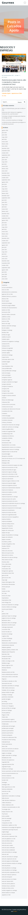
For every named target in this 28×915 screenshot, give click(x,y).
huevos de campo (6, 595)
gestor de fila (5, 575)
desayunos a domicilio (7, 456)
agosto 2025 (5, 157)
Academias (4, 285)
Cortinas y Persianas (7, 422)
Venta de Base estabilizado (8, 850)
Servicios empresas (6, 775)
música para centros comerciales (10, 676)
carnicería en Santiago (7, 355)
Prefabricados (5, 724)
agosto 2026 (5, 130)
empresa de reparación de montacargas (11, 508)
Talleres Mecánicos (6, 802)
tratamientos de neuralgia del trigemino (11, 827)
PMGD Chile (5, 717)
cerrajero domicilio (6, 384)
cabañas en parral (6, 337)
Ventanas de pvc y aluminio (8, 886)
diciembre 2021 (5, 238)
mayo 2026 (4, 137)
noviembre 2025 (6, 150)
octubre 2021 (5, 240)
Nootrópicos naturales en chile (9, 681)
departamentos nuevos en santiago (10, 449)
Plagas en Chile (5, 715)
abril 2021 (4, 254)
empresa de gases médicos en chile (10, 481)
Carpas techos (5, 357)
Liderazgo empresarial (7, 627)
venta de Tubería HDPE (7, 881)
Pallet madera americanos (8, 688)
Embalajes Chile (5, 463)
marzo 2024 (5, 191)
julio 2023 (4, 200)
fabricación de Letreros (7, 555)
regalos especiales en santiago (9, 755)
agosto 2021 (5, 245)
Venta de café (5, 854)
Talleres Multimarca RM (7, 805)
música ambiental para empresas (10, 674)
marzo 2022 (5, 231)
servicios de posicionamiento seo (10, 773)
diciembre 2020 (5, 261)
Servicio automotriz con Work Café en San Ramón (14, 771)
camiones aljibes (6, 352)
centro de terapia (6, 373)
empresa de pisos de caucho (9, 499)
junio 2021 (4, 249)
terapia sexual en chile (7, 811)
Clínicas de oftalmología (7, 400)
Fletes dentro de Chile (7, 559)
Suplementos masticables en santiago (11, 796)
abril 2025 (4, 164)
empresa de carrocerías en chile (9, 474)
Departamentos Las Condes (9, 445)
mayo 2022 (4, 227)
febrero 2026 (5, 144)
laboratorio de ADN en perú (8, 625)
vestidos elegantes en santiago (9, 890)
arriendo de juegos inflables (8, 305)
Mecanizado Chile (6, 658)
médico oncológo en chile (8, 661)
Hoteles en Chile (6, 591)
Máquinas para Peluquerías (8, 652)
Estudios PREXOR (6, 546)
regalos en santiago (6, 753)
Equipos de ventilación (7, 537)
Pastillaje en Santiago (7, 694)
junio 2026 (4, 135)
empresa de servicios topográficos (10, 517)
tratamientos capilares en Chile (9, 825)
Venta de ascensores (7, 843)
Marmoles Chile (5, 654)
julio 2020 (4, 272)
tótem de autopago (6, 818)
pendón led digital (6, 699)
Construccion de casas (7, 406)
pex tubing (4, 701)
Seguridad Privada (6, 766)
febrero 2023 (5, 211)
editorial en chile (6, 460)
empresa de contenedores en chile (10, 476)
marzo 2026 (5, 141)
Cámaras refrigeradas (7, 350)
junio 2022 (4, 225)
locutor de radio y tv (7, 631)
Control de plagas (6, 415)
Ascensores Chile (6, 312)
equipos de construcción (8, 530)
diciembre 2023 (5, 195)
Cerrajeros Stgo (5, 391)
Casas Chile (4, 364)
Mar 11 (18, 75)
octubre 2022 (5, 216)
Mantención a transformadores (9, 643)
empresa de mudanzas (7, 490)
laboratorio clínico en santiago (9, 622)
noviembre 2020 (6, 263)
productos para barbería (8, 730)
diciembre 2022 (5, 213)
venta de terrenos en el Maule (9, 879)
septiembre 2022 (6, 218)
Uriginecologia (5, 832)
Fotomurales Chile (6, 568)
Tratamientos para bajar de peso (10, 829)
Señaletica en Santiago (7, 769)
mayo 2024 (4, 189)
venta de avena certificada (8, 847)
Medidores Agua (6, 663)
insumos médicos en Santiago (9, 607)
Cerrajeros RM (5, 388)
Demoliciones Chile (6, 442)
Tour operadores (6, 820)
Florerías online (5, 562)
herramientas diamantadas (8, 584)
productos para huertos (7, 733)
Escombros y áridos (6, 541)
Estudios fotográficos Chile (8, 544)
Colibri (15, 911)
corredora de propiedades (8, 418)
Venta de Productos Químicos (9, 874)
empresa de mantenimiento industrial (11, 487)
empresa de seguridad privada (9, 514)
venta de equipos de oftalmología (10, 861)
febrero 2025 (5, 168)
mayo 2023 (4, 204)
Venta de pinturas (6, 865)
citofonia (4, 397)
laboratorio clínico (6, 620)
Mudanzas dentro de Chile (8, 672)
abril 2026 (4, 139)
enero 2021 (4, 258)
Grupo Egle (4, 580)
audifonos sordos (6, 316)
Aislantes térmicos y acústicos (9, 296)
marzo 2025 (5, 166)
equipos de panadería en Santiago (10, 535)
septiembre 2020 (6, 267)
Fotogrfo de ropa (6, 566)
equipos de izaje (6, 532)
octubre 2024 (5, 177)
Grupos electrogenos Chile (8, 582)
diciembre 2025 (5, 148)
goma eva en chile (6, 577)
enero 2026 (4, 146)
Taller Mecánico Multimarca (8, 800)
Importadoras (5, 598)
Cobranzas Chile (6, 402)
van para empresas (6, 834)
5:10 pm (5, 77)
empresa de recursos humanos (9, 505)
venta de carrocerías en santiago (10, 856)
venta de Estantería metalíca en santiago (12, 863)
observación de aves (7, 683)
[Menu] (25, 2)
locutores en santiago (7, 634)
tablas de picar (5, 798)
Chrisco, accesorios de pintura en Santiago (12, 120)
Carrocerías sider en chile (8, 359)
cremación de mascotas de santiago (10, 424)
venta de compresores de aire (9, 859)
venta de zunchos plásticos (8, 883)
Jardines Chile (5, 613)
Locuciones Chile (6, 629)
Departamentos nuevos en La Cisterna (11, 447)
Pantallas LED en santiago (8, 690)
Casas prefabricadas (7, 368)
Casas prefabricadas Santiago (9, 370)
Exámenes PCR (5, 548)
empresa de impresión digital (9, 483)
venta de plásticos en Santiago (9, 870)
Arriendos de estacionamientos (9, 307)
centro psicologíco (6, 375)
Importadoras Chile (6, 600)
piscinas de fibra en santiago (9, 708)
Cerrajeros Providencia (7, 386)
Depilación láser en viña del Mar (9, 451)
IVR (2, 611)
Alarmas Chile (5, 298)
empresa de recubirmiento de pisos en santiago (13, 503)
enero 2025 (4, 171)
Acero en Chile (5, 289)
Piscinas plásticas (6, 712)
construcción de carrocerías (8, 404)
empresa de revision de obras (9, 512)
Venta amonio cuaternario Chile (9, 836)
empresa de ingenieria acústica (9, 485)
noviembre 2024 (6, 175)
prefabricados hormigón (8, 728)
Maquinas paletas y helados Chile (10, 649)
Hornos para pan (6, 586)
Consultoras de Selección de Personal (11, 409)
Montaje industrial (6, 667)
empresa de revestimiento (8, 510)
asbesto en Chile (6, 310)
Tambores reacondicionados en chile (11, 807)
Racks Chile (4, 746)
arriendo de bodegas (7, 303)
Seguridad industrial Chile (8, 764)
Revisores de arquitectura (8, 760)
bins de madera (5, 328)
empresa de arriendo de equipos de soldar (12, 465)
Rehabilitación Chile (6, 757)
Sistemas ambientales (7, 789)
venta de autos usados (7, 845)
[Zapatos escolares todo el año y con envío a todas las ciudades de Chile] (14, 63)
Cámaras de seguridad (7, 348)
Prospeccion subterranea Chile (9, 737)
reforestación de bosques (8, 751)
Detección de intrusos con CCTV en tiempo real (13, 458)
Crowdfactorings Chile (7, 433)
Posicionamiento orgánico (8, 719)
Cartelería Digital (6, 361)
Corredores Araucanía (7, 420)
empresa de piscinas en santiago (10, 496)
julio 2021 (4, 247)
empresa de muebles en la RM (9, 492)
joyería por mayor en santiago (9, 616)
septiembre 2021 (6, 243)
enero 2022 (4, 236)
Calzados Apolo (6, 93)
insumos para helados (7, 609)
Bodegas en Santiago (7, 330)
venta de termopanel (7, 877)
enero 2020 (4, 279)
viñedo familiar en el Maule (8, 892)
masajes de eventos (7, 656)
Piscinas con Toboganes (8, 706)
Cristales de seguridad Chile (8, 431)
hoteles (3, 589)
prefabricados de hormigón (8, 726)
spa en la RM (5, 793)
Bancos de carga (6, 323)
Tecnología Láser (6, 809)
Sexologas (4, 782)
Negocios (4, 679)
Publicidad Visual (6, 742)
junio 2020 (4, 274)
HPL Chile (4, 593)
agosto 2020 (5, 270)
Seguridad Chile (5, 762)
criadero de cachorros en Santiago (10, 427)
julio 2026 (4, 132)
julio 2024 (4, 184)
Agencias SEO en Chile (7, 294)
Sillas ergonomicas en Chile (8, 787)
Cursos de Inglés (6, 440)
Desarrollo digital (6, 454)
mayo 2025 (4, 162)
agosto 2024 (5, 182)
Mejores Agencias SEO (7, 665)
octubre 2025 (5, 153)
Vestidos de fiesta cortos (8, 888)
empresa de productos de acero (9, 501)
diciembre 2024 (5, 173)
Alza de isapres (5, 301)
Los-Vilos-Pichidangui (7, 638)
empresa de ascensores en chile (9, 467)
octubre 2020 (5, 265)
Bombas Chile (5, 332)
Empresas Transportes (7, 526)
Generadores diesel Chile (8, 573)
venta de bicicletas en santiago (9, 852)
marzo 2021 (5, 256)
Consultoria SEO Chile (7, 411)
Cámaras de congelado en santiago (10, 341)
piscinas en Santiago (7, 710)
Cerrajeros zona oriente (7, 393)
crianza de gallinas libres (8, 429)
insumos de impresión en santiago (10, 604)
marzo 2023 (5, 209)
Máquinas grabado (6, 647)
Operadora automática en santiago (10, 685)
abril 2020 (4, 276)
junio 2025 (4, 159)
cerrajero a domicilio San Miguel (10, 382)
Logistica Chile (5, 636)
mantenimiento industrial (8, 645)
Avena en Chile (5, 321)
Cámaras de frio (6, 346)
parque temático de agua (8, 692)
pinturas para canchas (7, 703)
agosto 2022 (5, 220)
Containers (4, 413)
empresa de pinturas (7, 494)
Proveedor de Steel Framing (8, 739)
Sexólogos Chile (6, 784)
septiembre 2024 (6, 180)
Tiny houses (5, 814)
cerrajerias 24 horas (6, 377)
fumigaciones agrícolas (7, 571)
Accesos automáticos (7, 287)
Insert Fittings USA (6, 602)
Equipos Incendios (6, 539)
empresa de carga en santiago (9, 472)
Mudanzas (4, 670)
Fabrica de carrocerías (7, 550)
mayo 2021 (4, 252)
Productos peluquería (7, 735)
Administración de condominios (9, 292)
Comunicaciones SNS (8, 75)
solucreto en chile (6, 791)
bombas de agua (6, 334)
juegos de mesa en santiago (9, 618)
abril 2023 (4, 207)
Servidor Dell (5, 780)
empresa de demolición (7, 478)
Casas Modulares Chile (7, 366)
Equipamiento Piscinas (7, 528)
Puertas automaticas (7, 744)
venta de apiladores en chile (8, 838)
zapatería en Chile (16, 93)
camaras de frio (5, 343)
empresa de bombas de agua (9, 469)
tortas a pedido (5, 816)
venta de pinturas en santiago (9, 868)
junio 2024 (4, 186)
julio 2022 (4, 222)
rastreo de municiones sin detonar (10, 748)
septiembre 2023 (6, 198)
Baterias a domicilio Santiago (9, 325)
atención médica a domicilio (8, 314)
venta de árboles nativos (8, 841)
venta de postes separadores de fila (10, 872)
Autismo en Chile (6, 319)
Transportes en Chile (7, 823)
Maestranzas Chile (6, 640)
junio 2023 (4, 202)
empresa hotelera (6, 519)
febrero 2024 (5, 193)
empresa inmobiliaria (7, 521)
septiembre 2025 (6, 155)
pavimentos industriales (7, 697)
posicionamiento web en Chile (9, 721)
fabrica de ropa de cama (8, 553)
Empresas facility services (8, 523)
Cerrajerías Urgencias (7, 379)
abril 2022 (4, 229)
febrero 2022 (5, 234)
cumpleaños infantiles (7, 438)
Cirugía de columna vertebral (9, 395)
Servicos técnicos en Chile (8, 778)
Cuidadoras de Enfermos (8, 436)
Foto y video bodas (6, 564)
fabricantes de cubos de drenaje (9, 557)
